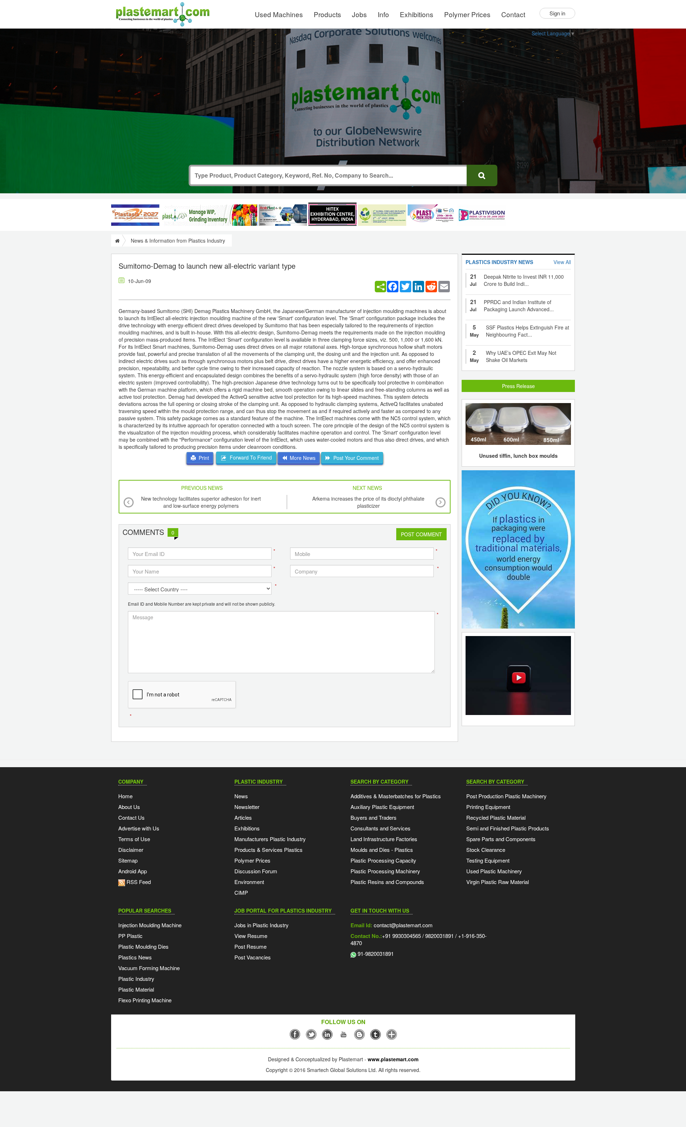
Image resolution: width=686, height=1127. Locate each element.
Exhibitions (416, 14)
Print (202, 457)
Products (327, 14)
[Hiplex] (332, 214)
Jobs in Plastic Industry (261, 925)
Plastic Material (136, 989)
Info (383, 14)
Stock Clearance (485, 849)
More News (301, 457)
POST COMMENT (421, 534)
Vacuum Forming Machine (149, 968)
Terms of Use (134, 839)
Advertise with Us (138, 828)
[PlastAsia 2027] (135, 215)
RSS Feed (138, 881)
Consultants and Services (381, 828)
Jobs (359, 14)
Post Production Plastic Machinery (506, 796)
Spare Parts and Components (501, 839)
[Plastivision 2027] (481, 215)
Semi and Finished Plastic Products (507, 828)
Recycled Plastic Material (496, 817)
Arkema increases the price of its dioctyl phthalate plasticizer (368, 502)
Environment (249, 881)
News (241, 796)
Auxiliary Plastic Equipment (382, 806)
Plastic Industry (136, 978)
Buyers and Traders (374, 817)
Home (125, 796)
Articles (243, 817)
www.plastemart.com (393, 1059)
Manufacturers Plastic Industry (270, 839)
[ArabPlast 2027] (283, 215)
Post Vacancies (252, 957)
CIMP (241, 892)
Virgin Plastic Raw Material (497, 881)
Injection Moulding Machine (150, 925)
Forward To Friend (249, 457)
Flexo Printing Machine (145, 1000)
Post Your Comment (354, 457)
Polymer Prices (467, 14)
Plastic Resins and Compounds (387, 881)
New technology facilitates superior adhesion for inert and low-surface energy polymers (201, 502)
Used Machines (279, 14)
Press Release (518, 385)
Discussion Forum (255, 871)
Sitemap (128, 860)
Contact (513, 14)
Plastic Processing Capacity (383, 860)
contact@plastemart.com (402, 925)
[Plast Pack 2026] (432, 215)
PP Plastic (130, 935)
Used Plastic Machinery (494, 871)
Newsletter (246, 806)
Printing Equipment (488, 806)
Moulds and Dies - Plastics (382, 849)
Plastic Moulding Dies (143, 946)
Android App (132, 871)
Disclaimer (130, 849)
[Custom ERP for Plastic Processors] (209, 215)
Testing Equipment (487, 860)
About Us (129, 806)
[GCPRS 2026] (382, 215)
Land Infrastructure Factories (384, 839)
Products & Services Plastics (268, 849)
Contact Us (131, 817)
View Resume (250, 935)
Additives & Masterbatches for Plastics (396, 796)
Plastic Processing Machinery (385, 871)
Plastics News (135, 957)
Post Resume (250, 946)
